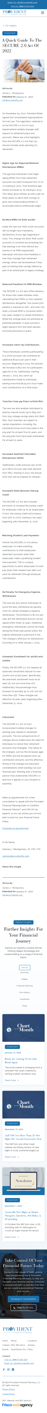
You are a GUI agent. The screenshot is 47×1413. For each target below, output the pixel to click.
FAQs (30, 1349)
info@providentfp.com (12, 100)
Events (5, 1349)
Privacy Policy (8, 1389)
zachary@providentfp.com (15, 856)
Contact (6, 1345)
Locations (32, 1341)
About (13, 1341)
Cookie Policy (8, 1394)
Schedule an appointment (15, 828)
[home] (14, 12)
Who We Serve (18, 1345)
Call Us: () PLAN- (22, 6)
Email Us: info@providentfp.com (22, 2)
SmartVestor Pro (18, 1349)
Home (5, 1341)
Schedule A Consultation (23, 1299)
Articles (31, 1345)
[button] (42, 13)
